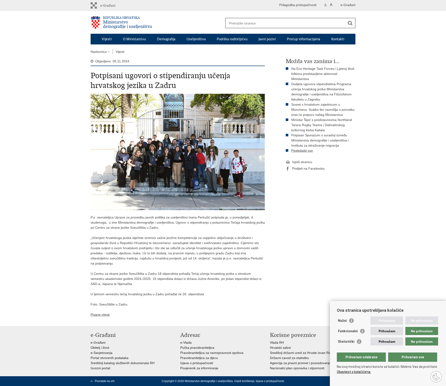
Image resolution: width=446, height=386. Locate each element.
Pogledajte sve (302, 150)
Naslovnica (99, 52)
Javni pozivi (267, 39)
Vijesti (107, 39)
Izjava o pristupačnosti (196, 363)
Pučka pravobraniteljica (197, 347)
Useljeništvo (196, 39)
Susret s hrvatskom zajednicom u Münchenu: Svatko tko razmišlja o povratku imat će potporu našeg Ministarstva (322, 110)
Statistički (346, 341)
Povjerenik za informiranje (199, 368)
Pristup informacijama (303, 39)
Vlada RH (277, 342)
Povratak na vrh (105, 381)
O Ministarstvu (134, 39)
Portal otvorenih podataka (109, 358)
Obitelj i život (100, 347)
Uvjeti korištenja (244, 381)
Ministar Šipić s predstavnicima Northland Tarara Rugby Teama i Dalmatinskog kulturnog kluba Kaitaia (321, 125)
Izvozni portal (100, 368)
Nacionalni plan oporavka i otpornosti (297, 368)
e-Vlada (186, 342)
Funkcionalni (348, 331)
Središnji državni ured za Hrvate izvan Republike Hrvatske (312, 353)
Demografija (166, 39)
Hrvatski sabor (280, 347)
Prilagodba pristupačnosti (297, 5)
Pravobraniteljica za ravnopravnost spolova (211, 353)
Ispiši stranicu (302, 162)
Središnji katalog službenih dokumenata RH (122, 363)
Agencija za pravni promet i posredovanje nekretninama (311, 363)
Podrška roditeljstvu (232, 39)
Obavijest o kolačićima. (354, 372)
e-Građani (348, 5)
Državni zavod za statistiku (289, 358)
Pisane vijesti (100, 314)
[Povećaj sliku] (178, 152)
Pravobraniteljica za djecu (199, 358)
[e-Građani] (110, 5)
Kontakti (337, 39)
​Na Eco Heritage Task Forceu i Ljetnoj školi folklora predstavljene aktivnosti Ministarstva (322, 74)
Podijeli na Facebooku (308, 168)
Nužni (342, 320)
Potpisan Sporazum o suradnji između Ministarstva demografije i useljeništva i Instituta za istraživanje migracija (320, 140)
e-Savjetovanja (101, 353)
